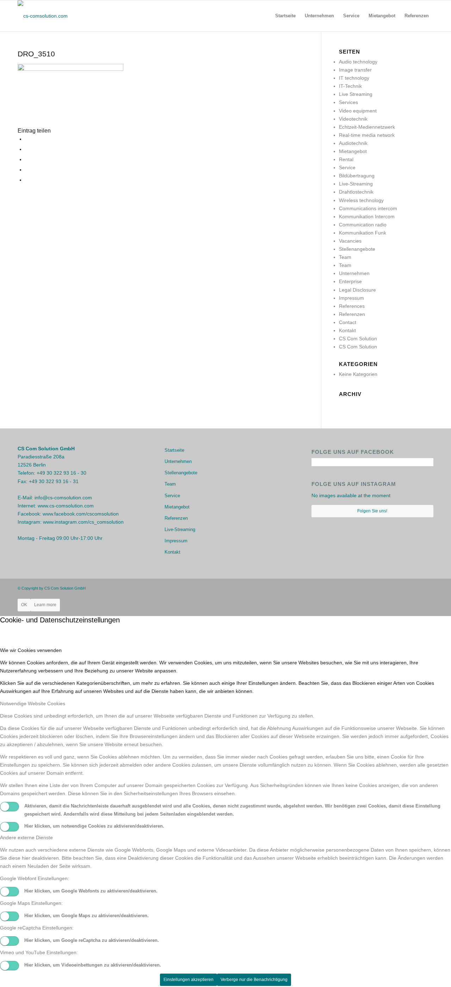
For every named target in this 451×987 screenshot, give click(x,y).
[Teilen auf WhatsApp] (27, 159)
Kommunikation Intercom (367, 216)
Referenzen (352, 314)
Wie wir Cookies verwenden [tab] (31, 650)
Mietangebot (353, 151)
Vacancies (350, 241)
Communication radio (363, 224)
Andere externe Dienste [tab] (26, 837)
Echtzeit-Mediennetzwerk (367, 127)
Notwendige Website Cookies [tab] (32, 703)
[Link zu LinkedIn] (428, 588)
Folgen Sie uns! (372, 510)
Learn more (45, 604)
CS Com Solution (358, 338)
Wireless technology (361, 200)
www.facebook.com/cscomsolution (81, 514)
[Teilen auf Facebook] (27, 139)
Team (345, 257)
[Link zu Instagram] (417, 588)
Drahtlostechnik (356, 192)
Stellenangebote (357, 249)
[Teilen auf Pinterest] (27, 169)
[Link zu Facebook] (407, 588)
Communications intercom (368, 208)
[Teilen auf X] (27, 149)
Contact (347, 322)
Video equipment (358, 111)
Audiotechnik (353, 143)
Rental (346, 159)
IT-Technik (350, 86)
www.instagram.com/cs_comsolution (83, 522)
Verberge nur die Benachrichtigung (254, 979)
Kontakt (347, 330)
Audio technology (358, 62)
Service (347, 167)
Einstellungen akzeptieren (188, 979)
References (352, 306)
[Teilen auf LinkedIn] (27, 180)
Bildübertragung (357, 175)
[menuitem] (285, 15)
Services (348, 102)
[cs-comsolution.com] (43, 15)
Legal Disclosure (357, 290)
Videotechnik (353, 119)
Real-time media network (367, 135)
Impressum (351, 298)
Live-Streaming (356, 184)
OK (24, 604)
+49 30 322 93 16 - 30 (61, 473)
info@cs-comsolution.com (63, 497)
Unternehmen (354, 273)
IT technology (354, 78)
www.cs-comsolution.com (66, 505)
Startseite (174, 450)
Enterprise (350, 281)
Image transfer (355, 70)
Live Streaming (355, 94)
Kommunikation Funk (362, 233)
